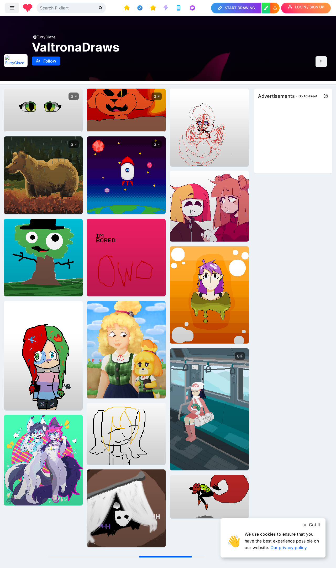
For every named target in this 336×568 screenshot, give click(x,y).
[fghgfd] (209, 205)
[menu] (12, 8)
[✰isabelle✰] (126, 349)
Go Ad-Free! (307, 96)
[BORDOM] (126, 257)
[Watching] (126, 507)
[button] (275, 8)
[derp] (43, 257)
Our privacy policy (288, 547)
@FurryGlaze (44, 37)
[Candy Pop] (43, 459)
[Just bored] (43, 109)
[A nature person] (209, 127)
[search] (101, 8)
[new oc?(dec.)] (43, 355)
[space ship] (126, 174)
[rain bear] (43, 174)
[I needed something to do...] (209, 294)
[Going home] (209, 409)
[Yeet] (126, 433)
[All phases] (126, 109)
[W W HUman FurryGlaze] (209, 496)
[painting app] (266, 8)
